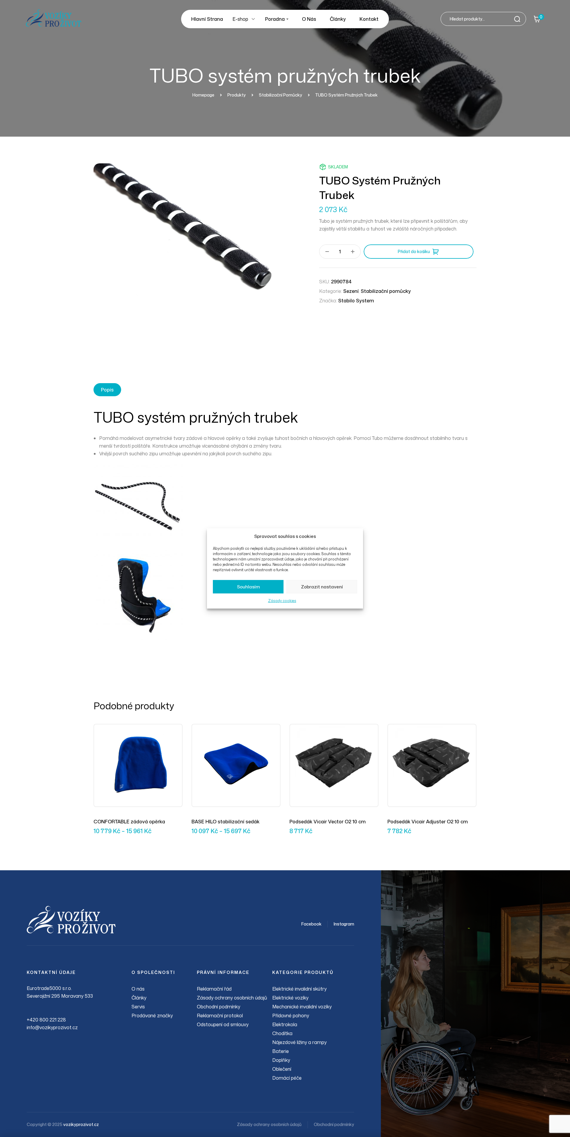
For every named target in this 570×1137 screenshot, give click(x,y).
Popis (107, 389)
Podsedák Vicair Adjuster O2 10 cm (427, 821)
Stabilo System (356, 300)
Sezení (351, 291)
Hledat (519, 19)
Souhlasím (248, 587)
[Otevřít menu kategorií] (253, 19)
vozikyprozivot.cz (81, 1124)
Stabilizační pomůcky (386, 291)
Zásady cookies (282, 600)
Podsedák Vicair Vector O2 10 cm (327, 821)
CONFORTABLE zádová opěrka (129, 821)
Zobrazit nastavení (322, 587)
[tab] (107, 389)
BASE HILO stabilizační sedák (225, 821)
